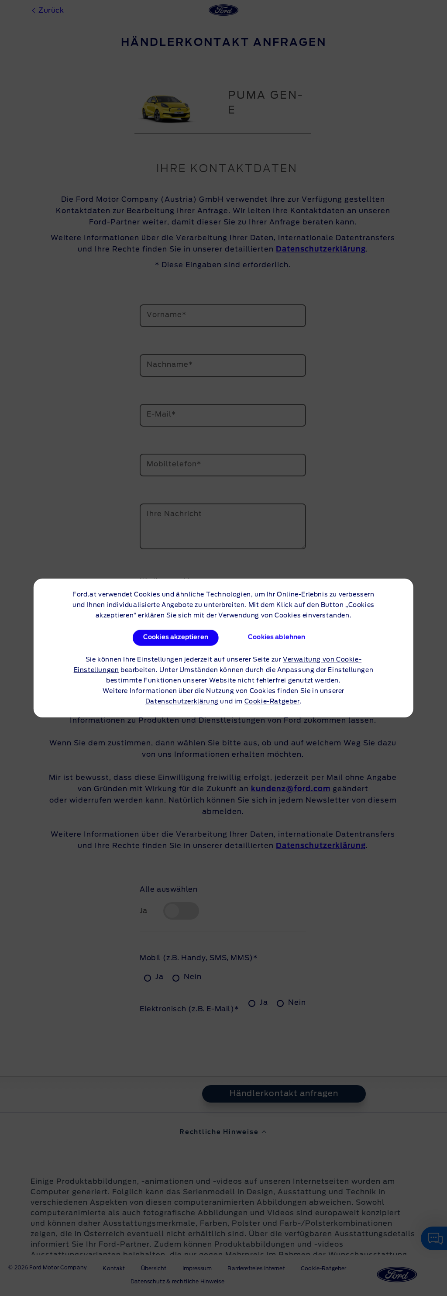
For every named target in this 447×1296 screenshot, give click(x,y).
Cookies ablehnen (277, 637)
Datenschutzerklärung (182, 702)
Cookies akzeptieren (175, 637)
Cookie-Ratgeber (272, 702)
